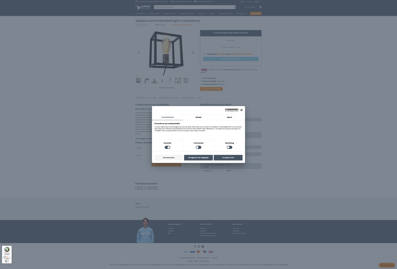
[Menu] (10, 247)
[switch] (7, 261)
